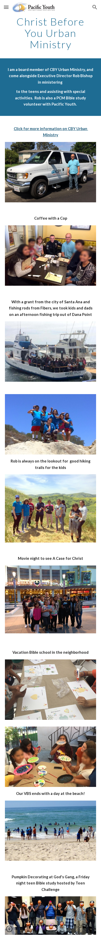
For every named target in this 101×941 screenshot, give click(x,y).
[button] (6, 7)
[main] (50, 33)
